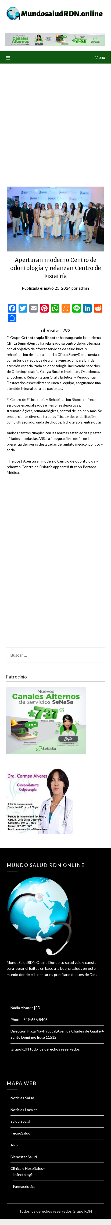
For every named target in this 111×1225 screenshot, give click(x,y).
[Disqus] (55, 564)
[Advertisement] (55, 121)
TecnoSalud (20, 1133)
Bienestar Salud (23, 1156)
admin (83, 288)
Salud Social (20, 1121)
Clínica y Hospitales (26, 1168)
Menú (99, 57)
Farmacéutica (24, 1186)
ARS (14, 1145)
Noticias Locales (24, 1109)
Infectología (23, 1174)
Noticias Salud (22, 1098)
